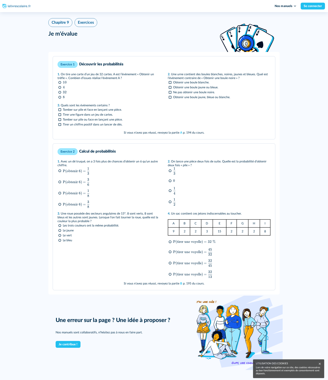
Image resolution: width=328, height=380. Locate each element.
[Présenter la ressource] (266, 64)
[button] (164, 97)
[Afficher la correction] (257, 64)
